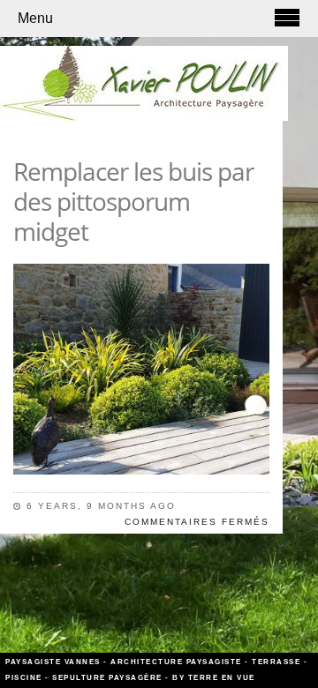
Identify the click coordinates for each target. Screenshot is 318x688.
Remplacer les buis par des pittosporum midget (133, 201)
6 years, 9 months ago (101, 506)
